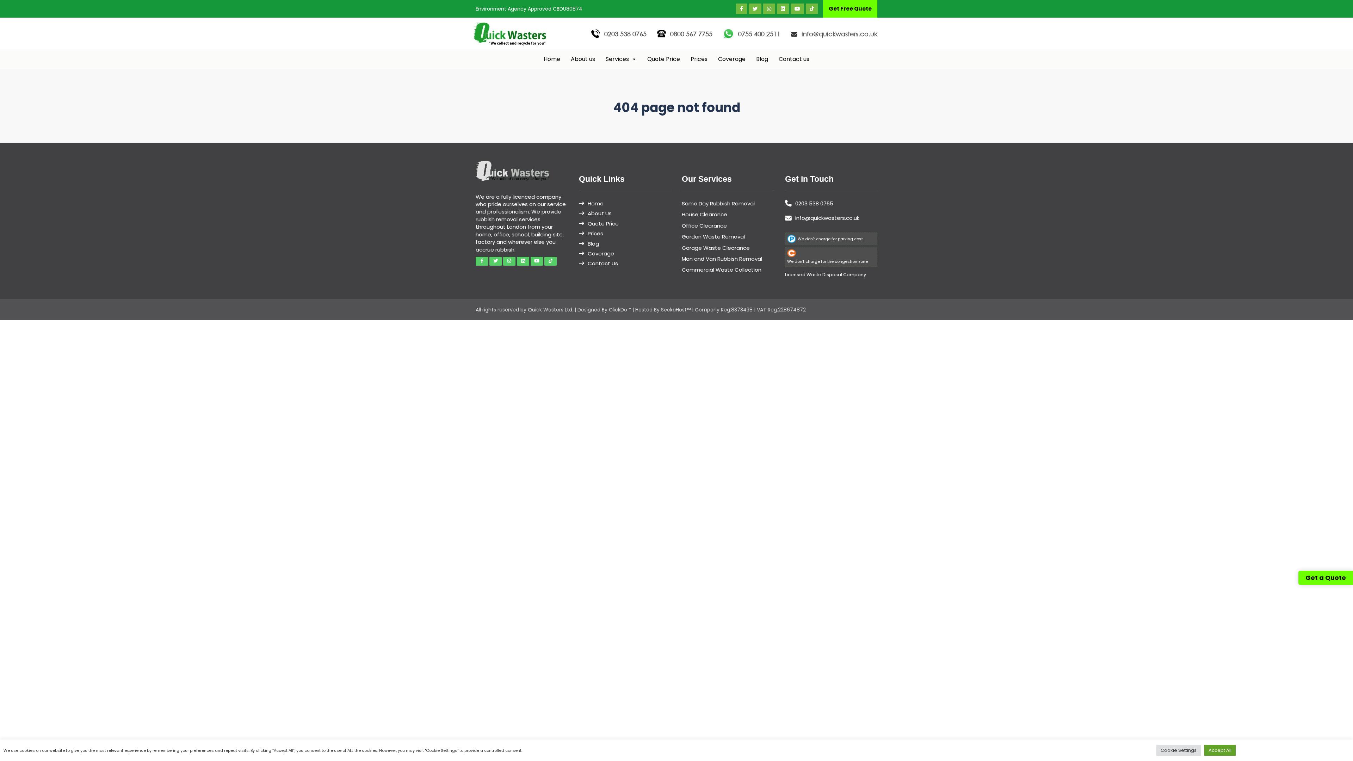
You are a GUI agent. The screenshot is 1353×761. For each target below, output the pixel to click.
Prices (699, 59)
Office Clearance (704, 225)
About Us (600, 213)
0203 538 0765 (625, 34)
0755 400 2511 (759, 34)
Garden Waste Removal (713, 236)
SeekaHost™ (676, 309)
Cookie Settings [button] (1179, 750)
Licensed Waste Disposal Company (825, 274)
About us (583, 59)
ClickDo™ (620, 309)
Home (552, 59)
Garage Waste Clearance (716, 248)
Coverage (732, 59)
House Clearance (704, 214)
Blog (762, 59)
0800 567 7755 (691, 34)
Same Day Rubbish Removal (718, 203)
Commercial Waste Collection (721, 269)
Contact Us (603, 263)
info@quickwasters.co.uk (839, 34)
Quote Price (663, 59)
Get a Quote (1325, 577)
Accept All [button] (1220, 750)
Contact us (794, 59)
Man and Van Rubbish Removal (722, 258)
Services (617, 59)
